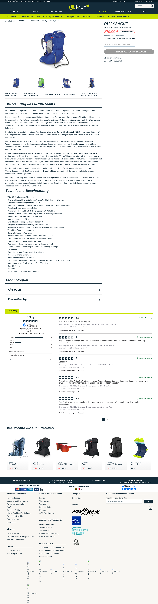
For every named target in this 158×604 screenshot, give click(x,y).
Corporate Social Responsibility (20, 536)
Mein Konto (120, 1)
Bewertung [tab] (12, 311)
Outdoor (87, 16)
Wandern (43, 504)
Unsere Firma (13, 533)
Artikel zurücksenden (16, 504)
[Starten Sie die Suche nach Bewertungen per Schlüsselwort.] (51, 360)
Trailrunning (44, 501)
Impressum (12, 522)
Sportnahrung (123, 11)
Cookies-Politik (13, 510)
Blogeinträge (77, 498)
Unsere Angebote (46, 524)
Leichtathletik (45, 507)
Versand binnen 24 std (22, 480)
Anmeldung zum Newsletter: (116, 498)
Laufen (42, 498)
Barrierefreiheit (13, 519)
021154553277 (13, 551)
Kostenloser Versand (39, 1)
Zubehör (102, 11)
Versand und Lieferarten (17, 501)
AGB (9, 507)
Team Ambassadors (15, 539)
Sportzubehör (23, 21)
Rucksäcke (35, 21)
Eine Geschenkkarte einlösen (51, 551)
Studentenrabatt (46, 527)
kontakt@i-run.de (14, 554)
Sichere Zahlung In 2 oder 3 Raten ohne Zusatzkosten (135, 481)
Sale (143, 11)
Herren (14, 11)
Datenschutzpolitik (15, 516)
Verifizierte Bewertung (145, 318)
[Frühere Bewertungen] (99, 419)
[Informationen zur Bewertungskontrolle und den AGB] (40, 328)
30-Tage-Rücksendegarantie (16, 1)
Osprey (44, 21)
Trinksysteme (72, 16)
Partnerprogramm (46, 536)
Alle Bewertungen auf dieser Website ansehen (30, 333)
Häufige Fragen (13, 498)
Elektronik (56, 11)
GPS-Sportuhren (46, 513)
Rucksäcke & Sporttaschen (49, 16)
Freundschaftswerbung (49, 533)
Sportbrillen (12, 16)
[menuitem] (12, 16)
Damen (35, 11)
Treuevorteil (44, 530)
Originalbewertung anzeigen (67, 330)
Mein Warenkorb (144, 1)
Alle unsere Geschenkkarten (51, 548)
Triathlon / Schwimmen (118, 16)
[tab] (53, 290)
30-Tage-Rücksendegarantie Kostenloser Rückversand (60, 481)
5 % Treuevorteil (98, 480)
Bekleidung (27, 16)
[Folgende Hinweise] (111, 420)
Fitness (99, 16)
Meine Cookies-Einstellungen (19, 513)
